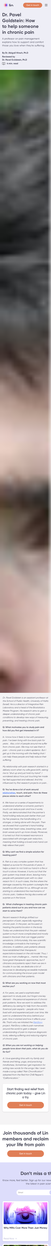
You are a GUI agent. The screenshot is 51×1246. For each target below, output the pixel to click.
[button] (46, 5)
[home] (7, 5)
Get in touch (25, 1105)
